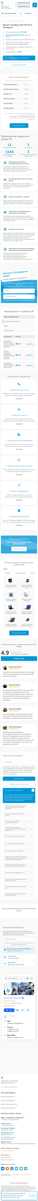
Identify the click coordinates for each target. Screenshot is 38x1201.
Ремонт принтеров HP (8, 1108)
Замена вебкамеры (8, 103)
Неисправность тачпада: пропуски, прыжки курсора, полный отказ (8, 365)
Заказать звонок (19, 549)
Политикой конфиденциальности (19, 944)
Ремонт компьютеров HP (9, 1104)
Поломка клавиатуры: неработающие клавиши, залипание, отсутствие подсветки (9, 355)
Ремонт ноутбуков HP (8, 1100)
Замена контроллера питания (11, 89)
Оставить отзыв (19, 658)
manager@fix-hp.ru (7, 1139)
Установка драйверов (9, 108)
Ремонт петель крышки (9, 98)
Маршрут (10, 1010)
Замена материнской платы (10, 84)
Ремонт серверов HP (7, 1097)
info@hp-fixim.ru (6, 1134)
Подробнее (19, 398)
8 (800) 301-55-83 (7, 1130)
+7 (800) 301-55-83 (23, 2)
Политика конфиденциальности (19, 1183)
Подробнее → (30, 344)
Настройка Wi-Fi (7, 93)
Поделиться (2, 1168)
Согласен (32, 1195)
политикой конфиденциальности (26, 300)
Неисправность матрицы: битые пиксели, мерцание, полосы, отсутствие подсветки (9, 344)
